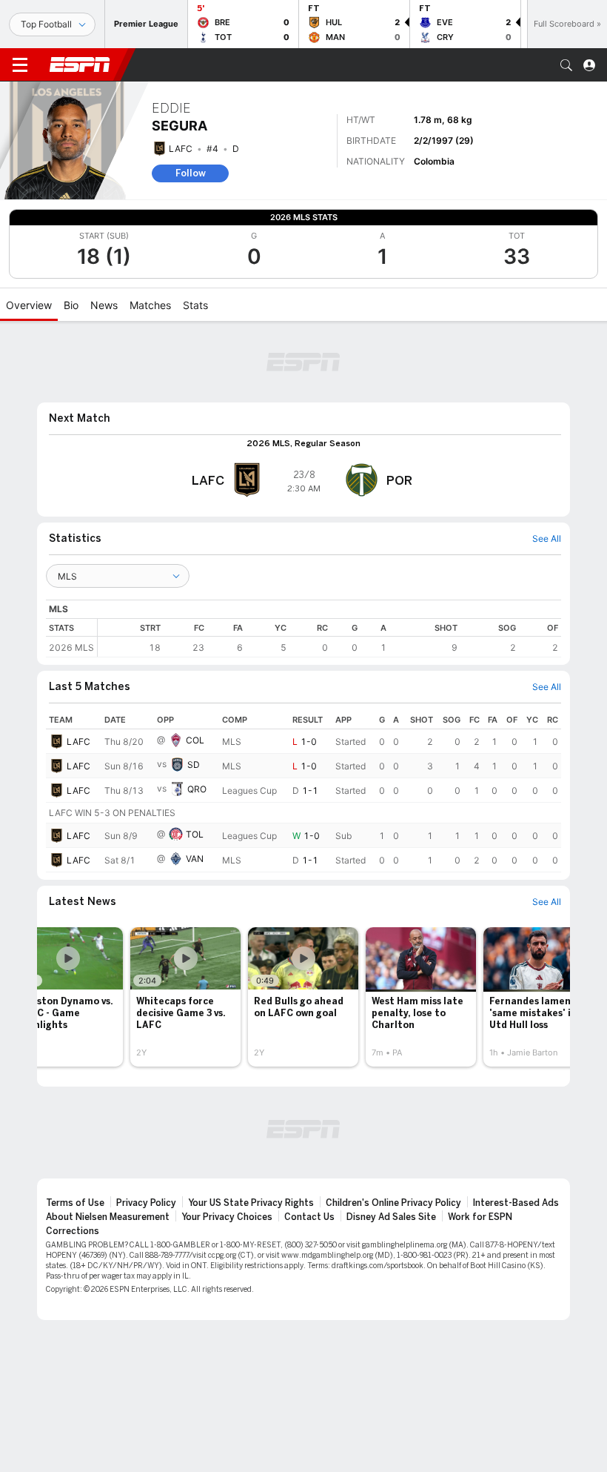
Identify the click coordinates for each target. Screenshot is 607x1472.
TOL (195, 834)
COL (195, 740)
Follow (190, 173)
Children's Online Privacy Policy (393, 1203)
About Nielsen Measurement (108, 1217)
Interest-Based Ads (516, 1203)
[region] (329, 637)
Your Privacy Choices (226, 1217)
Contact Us (309, 1217)
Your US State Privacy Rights (251, 1203)
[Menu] (20, 65)
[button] (566, 65)
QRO (197, 789)
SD (193, 764)
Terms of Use (75, 1203)
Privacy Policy (146, 1203)
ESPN (80, 64)
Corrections (72, 1231)
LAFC (180, 148)
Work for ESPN (480, 1217)
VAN (195, 858)
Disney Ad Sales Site (391, 1217)
